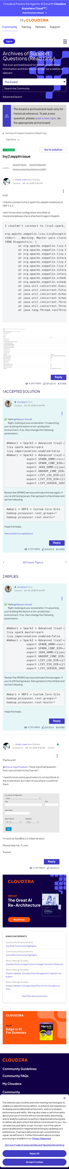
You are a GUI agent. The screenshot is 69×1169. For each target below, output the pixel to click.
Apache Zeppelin (37, 165)
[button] (63, 190)
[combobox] (34, 88)
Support (55, 27)
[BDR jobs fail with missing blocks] (65, 562)
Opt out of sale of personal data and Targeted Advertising (34, 1145)
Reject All (34, 1153)
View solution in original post (18, 533)
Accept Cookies (34, 1162)
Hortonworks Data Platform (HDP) (29, 169)
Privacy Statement (41, 1138)
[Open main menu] (65, 41)
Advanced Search (12, 96)
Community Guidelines (20, 1069)
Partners (40, 27)
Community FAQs (15, 1076)
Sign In (9, 41)
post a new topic (46, 118)
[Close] (64, 1098)
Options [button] (11, 139)
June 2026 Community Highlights (21, 955)
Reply (58, 377)
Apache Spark (19, 165)
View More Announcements (35, 996)
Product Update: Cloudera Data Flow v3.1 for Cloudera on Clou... (33, 987)
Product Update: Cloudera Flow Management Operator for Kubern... (33, 975)
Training (26, 27)
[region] (34, 1130)
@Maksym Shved (22, 419)
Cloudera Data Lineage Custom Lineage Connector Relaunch (34, 964)
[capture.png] (34, 349)
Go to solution (53, 149)
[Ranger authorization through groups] (3, 562)
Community (9, 27)
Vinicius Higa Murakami (16, 767)
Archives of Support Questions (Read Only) (26, 133)
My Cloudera (12, 1084)
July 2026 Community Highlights (21, 946)
